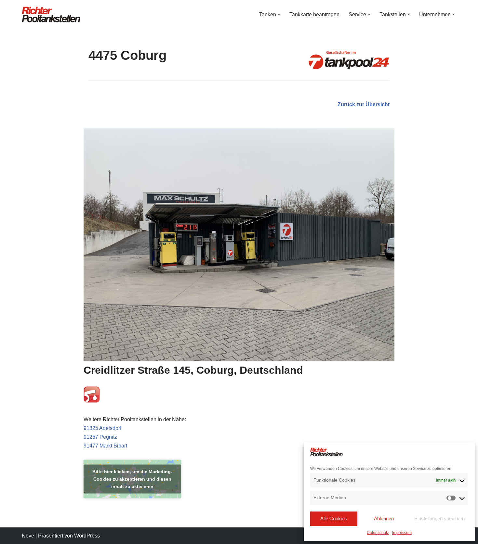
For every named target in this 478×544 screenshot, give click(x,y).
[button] (279, 14)
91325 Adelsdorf (102, 428)
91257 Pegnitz (100, 437)
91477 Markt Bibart (105, 445)
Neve (28, 535)
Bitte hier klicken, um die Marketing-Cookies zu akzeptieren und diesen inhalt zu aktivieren (132, 479)
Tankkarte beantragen (314, 14)
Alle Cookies (333, 518)
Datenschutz (378, 532)
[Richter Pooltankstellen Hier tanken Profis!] (51, 14)
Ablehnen (384, 518)
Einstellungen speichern (439, 518)
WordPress (87, 535)
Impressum (402, 532)
